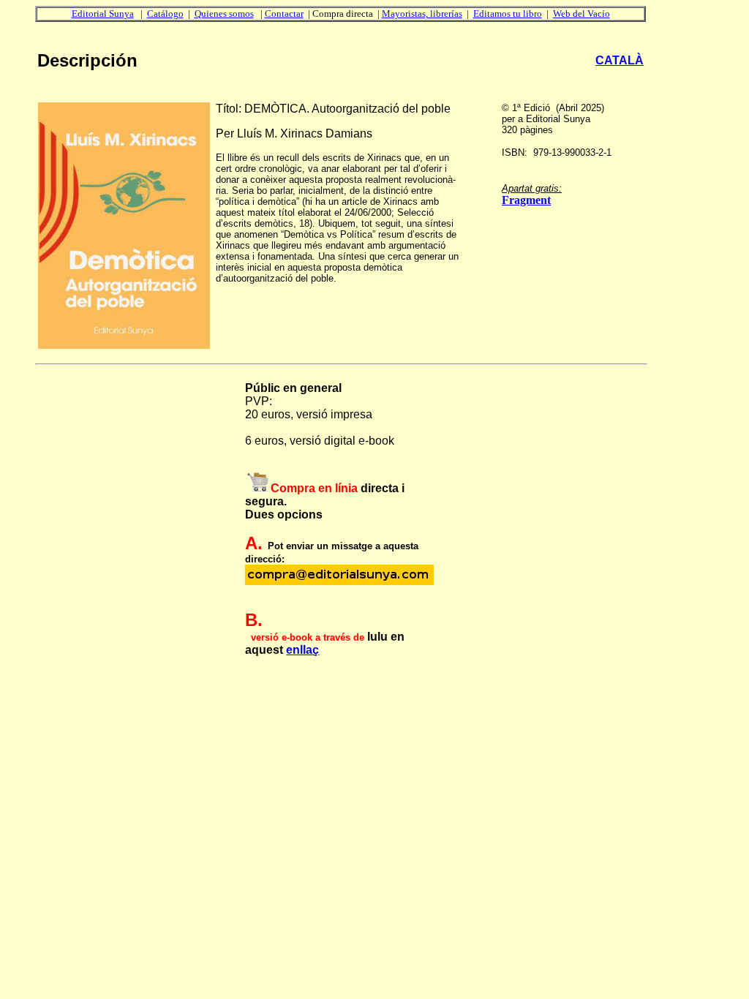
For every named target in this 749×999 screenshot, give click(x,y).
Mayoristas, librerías (422, 13)
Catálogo (165, 13)
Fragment (526, 200)
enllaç (302, 650)
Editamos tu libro (507, 13)
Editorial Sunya (103, 13)
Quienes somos (224, 13)
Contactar (284, 13)
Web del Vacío (581, 13)
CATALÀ (619, 60)
